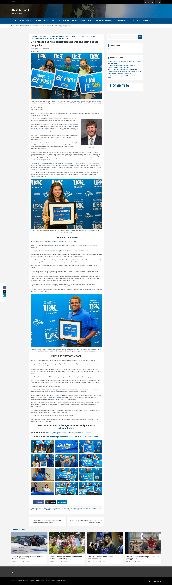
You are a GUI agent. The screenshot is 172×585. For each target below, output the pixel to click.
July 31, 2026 (91, 561)
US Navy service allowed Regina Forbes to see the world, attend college (85, 521)
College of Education (87, 36)
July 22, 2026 (129, 561)
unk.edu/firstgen (66, 428)
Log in (12, 572)
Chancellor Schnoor (104, 21)
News (45, 38)
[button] (4, 298)
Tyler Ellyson (45, 48)
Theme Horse (40, 580)
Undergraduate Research (59, 165)
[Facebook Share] (4, 287)
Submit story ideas (113, 49)
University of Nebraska (70, 510)
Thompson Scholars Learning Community (60, 262)
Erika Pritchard (100, 561)
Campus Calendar (70, 21)
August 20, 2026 (16, 561)
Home (14, 21)
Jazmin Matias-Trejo (95, 508)
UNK (78, 510)
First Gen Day (71, 508)
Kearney (33, 510)
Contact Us (147, 21)
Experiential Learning (76, 165)
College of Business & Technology (67, 36)
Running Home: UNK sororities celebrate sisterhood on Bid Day (66, 558)
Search (140, 37)
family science (49, 245)
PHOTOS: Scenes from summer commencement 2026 (124, 69)
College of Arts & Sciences (45, 36)
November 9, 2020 (36, 48)
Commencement (86, 21)
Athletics (56, 21)
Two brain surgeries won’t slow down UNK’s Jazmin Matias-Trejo (72, 437)
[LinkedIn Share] (4, 295)
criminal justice (61, 245)
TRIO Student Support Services (56, 395)
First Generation (37, 38)
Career (33, 36)
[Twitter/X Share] (4, 291)
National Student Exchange (44, 165)
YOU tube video (134, 21)
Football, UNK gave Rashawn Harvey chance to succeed (68, 433)
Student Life (120, 21)
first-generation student (82, 508)
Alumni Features (26, 21)
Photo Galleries (53, 38)
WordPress (61, 580)
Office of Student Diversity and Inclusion (87, 262)
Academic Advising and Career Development (54, 508)
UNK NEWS (20, 10)
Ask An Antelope (42, 21)
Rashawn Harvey (41, 510)
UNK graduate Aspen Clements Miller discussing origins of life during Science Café (47, 521)
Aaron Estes (37, 508)
